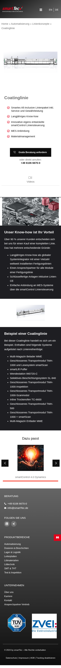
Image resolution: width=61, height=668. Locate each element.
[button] (40, 10)
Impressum (24, 658)
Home (4, 23)
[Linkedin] (7, 524)
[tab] (30, 180)
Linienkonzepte (40, 23)
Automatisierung (20, 23)
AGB (32, 658)
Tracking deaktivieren (45, 658)
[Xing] (14, 524)
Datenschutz (11, 658)
